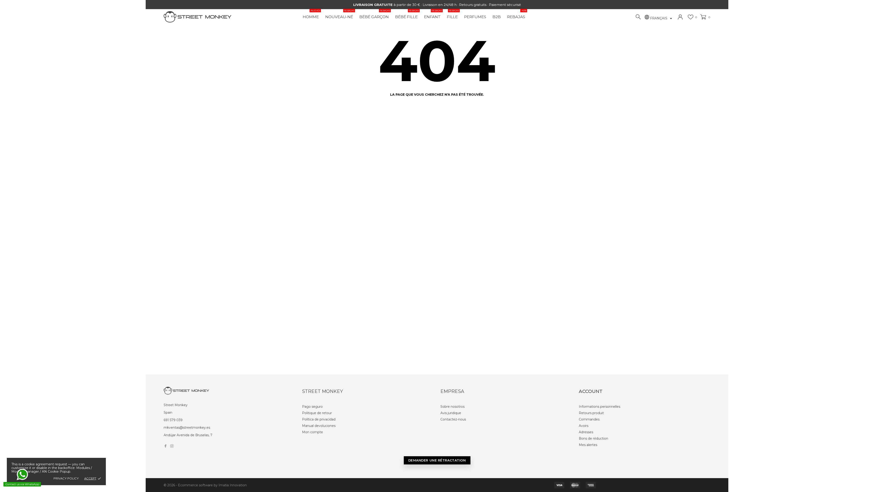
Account (590, 391)
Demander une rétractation (437, 460)
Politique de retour (317, 413)
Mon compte (312, 432)
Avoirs (583, 426)
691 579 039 (173, 420)
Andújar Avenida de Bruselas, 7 (188, 435)
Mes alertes (588, 445)
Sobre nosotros (452, 407)
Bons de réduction (593, 438)
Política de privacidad (318, 419)
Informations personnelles (599, 407)
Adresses (586, 432)
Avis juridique (450, 413)
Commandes (589, 419)
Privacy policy (66, 478)
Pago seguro (312, 407)
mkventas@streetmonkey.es (187, 427)
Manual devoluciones (318, 426)
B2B (497, 17)
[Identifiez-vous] (680, 17)
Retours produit (591, 413)
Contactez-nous (453, 419)
